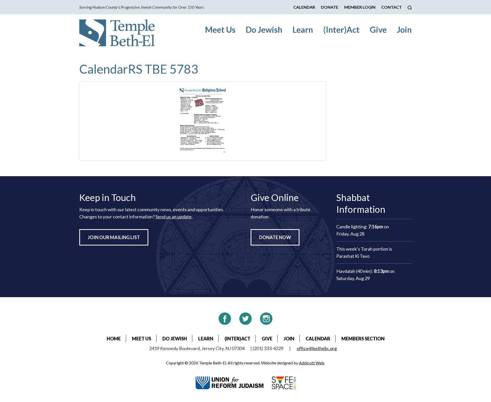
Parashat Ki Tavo (353, 256)
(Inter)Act (341, 30)
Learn (303, 30)
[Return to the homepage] (117, 32)
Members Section (363, 338)
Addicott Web (311, 362)
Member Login (359, 7)
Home (114, 338)
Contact (391, 7)
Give (378, 30)
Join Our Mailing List (114, 237)
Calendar (304, 7)
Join (404, 30)
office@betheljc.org (317, 348)
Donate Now (275, 237)
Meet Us (220, 30)
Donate (329, 7)
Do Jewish (264, 30)
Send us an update (173, 216)
